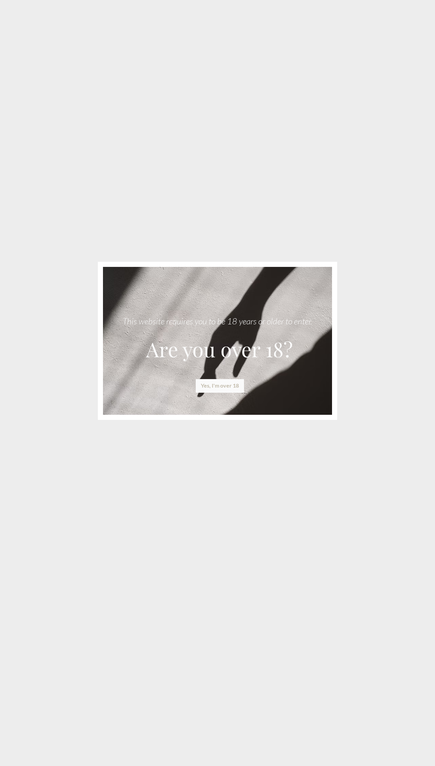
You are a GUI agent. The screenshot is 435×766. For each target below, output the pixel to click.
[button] (220, 386)
